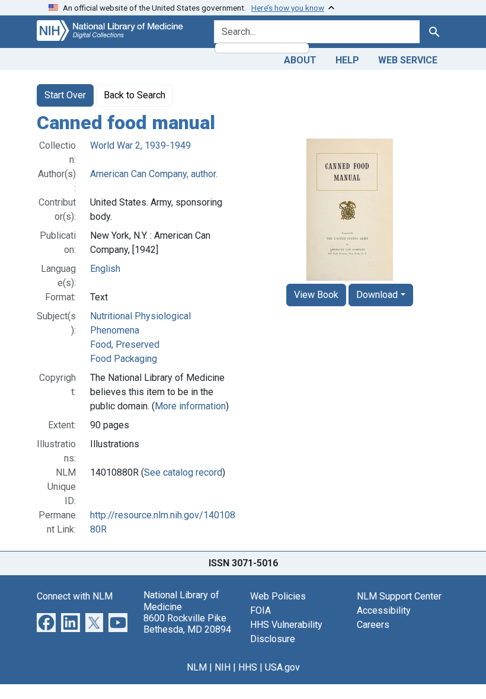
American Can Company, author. (154, 173)
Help (347, 60)
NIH (223, 667)
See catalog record (183, 472)
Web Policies (278, 596)
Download (377, 294)
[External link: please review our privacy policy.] (46, 622)
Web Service (407, 60)
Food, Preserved (124, 344)
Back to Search (134, 95)
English (105, 268)
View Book (316, 294)
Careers (373, 624)
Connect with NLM (75, 596)
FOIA (260, 610)
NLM (197, 667)
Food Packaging (123, 358)
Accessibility (384, 610)
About (300, 60)
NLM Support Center (399, 596)
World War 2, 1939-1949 (140, 145)
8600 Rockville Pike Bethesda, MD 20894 (187, 624)
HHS (247, 667)
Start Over (65, 95)
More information (190, 406)
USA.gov (282, 667)
